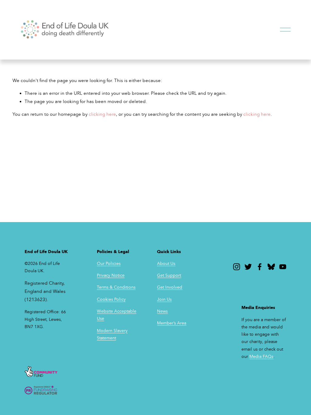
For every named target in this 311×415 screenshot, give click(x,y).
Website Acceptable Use (116, 315)
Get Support (169, 275)
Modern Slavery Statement (112, 334)
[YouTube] (282, 266)
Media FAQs (261, 356)
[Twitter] (248, 266)
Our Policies (109, 263)
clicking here (102, 114)
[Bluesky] (271, 266)
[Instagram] (236, 266)
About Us (166, 263)
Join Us (164, 299)
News (162, 311)
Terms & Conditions (116, 287)
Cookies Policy (111, 299)
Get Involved (169, 287)
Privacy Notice (111, 275)
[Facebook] (259, 266)
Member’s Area (171, 323)
